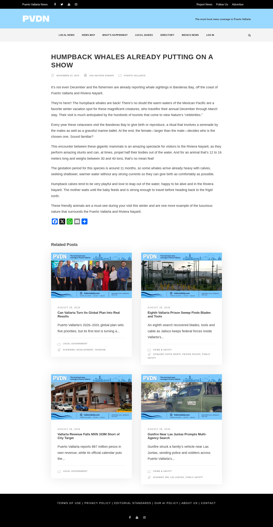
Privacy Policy (98, 503)
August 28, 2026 (69, 307)
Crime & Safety (162, 349)
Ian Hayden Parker (101, 75)
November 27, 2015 (67, 75)
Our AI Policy (166, 503)
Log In (210, 35)
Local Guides (144, 35)
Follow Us (222, 4)
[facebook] (55, 4)
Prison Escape (191, 354)
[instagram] (76, 4)
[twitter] (62, 4)
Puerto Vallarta (135, 75)
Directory (167, 35)
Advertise (237, 4)
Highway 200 (161, 477)
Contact (208, 503)
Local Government (75, 343)
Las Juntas (177, 477)
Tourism (100, 349)
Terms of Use (69, 503)
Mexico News (190, 35)
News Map (88, 35)
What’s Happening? (115, 35)
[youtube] (69, 4)
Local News (66, 35)
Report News (204, 4)
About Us (190, 503)
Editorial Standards (133, 503)
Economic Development (78, 349)
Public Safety (194, 477)
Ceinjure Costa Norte (167, 354)
